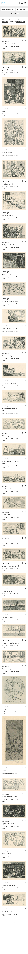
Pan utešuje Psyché (8, 356)
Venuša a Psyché (7, 184)
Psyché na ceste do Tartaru (10, 301)
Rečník (4, 111)
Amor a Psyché (6, 274)
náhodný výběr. (20, 21)
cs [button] (25, 2)
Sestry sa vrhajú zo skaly (9, 328)
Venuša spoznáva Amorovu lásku (10, 462)
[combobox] (10, 3)
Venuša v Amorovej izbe (9, 796)
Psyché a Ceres (7, 541)
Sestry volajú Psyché (8, 245)
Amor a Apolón (6, 853)
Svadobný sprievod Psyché (10, 566)
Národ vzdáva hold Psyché (10, 44)
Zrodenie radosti (7, 152)
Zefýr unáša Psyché (8, 70)
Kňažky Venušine (7, 215)
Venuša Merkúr (6, 515)
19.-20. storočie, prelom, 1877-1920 (10, 712)
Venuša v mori (6, 489)
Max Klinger (5, 41)
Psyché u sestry (7, 911)
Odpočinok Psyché (8, 617)
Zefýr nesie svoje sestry (9, 383)
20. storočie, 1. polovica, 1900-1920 (10, 47)
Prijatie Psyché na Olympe (10, 436)
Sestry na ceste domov (9, 885)
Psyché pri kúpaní (7, 669)
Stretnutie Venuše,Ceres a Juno (10, 409)
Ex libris (4, 709)
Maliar (4, 770)
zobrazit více (14, 922)
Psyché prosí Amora (8, 824)
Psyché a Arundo (7, 591)
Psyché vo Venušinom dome (11, 643)
